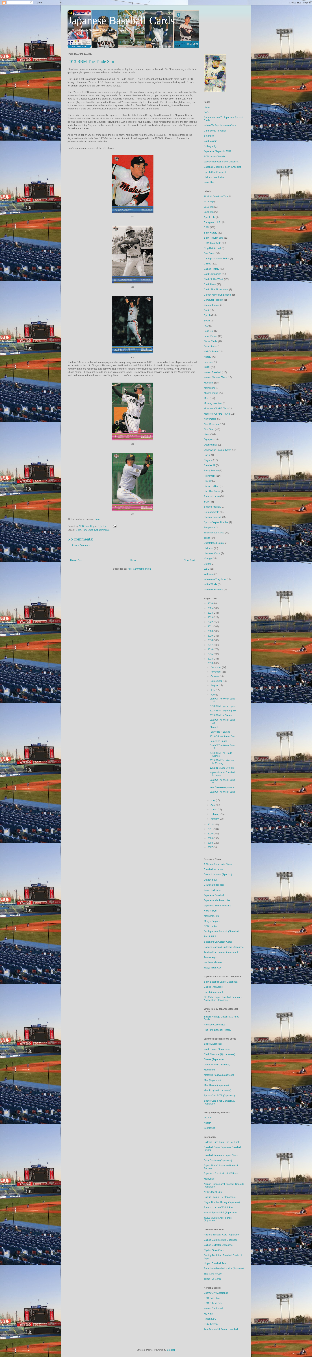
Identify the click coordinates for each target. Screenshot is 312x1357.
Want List (209, 182)
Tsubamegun (210, 957)
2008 (210, 842)
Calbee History (211, 269)
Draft (206, 310)
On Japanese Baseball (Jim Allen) (221, 931)
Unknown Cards (212, 553)
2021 (210, 626)
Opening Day (210, 444)
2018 (210, 640)
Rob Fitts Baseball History (217, 1030)
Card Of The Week (213, 279)
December (216, 667)
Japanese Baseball (214, 895)
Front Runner (210, 336)
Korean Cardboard (213, 1308)
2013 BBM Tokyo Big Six (223, 710)
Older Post (189, 560)
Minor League (211, 393)
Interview (208, 362)
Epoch (207, 315)
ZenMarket (209, 1128)
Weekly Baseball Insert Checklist (221, 161)
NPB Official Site (213, 1192)
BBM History (210, 232)
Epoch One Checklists (215, 172)
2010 (210, 833)
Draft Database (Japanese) (218, 1160)
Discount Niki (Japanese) (217, 1064)
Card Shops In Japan (215, 130)
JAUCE (208, 1117)
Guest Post (210, 346)
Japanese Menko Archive (217, 900)
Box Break (209, 253)
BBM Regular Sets (213, 237)
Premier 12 (209, 465)
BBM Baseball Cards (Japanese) (221, 981)
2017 (210, 645)
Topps (207, 538)
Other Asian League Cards (217, 450)
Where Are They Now (215, 579)
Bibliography (210, 146)
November (216, 671)
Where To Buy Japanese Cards (220, 125)
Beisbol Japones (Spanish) (218, 874)
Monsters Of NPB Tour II (217, 413)
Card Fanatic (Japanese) (216, 1049)
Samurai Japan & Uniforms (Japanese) (224, 947)
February (215, 814)
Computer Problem (213, 299)
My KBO (208, 1313)
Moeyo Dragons (212, 921)
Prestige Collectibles (214, 1024)
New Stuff (88, 530)
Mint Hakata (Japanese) (216, 1085)
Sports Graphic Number (216, 522)
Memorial (208, 382)
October (215, 676)
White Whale (210, 584)
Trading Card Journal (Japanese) (221, 952)
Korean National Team (215, 377)
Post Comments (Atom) (139, 568)
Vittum (207, 563)
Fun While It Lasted (220, 731)
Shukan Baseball (213, 517)
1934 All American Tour (216, 196)
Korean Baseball (212, 372)
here (97, 519)
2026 (210, 603)
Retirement (209, 475)
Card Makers (210, 141)
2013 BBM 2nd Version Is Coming (222, 762)
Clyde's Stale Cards (214, 1250)
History (207, 356)
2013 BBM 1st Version (221, 715)
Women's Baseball (213, 589)
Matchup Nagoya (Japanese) (219, 1075)
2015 (210, 654)
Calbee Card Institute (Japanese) (221, 1240)
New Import (210, 418)
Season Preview (212, 506)
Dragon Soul (210, 879)
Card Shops (210, 284)
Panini (207, 455)
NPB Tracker (210, 926)
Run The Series (212, 491)
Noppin (207, 1122)
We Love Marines (213, 962)
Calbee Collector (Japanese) (218, 1245)
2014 (210, 658)
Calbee (207, 263)
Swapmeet (209, 527)
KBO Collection (212, 1298)
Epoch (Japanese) (213, 992)
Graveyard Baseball (214, 884)
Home (133, 560)
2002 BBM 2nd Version (222, 767)
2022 (210, 622)
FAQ (206, 112)
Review (207, 481)
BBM (78, 530)
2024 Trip (209, 212)
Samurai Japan (212, 496)
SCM (206, 501)
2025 (210, 608)
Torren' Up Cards (212, 1278)
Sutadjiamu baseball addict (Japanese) (224, 1268)
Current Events (212, 305)
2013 (210, 663)
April (213, 805)
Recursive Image (218, 741)
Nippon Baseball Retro (215, 1263)
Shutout (214, 727)
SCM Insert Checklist (215, 156)
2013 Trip (209, 201)
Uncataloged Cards (214, 543)
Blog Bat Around (212, 248)
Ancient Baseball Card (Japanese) (221, 1234)
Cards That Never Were (216, 289)
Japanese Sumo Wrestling (217, 905)
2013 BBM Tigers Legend (223, 706)
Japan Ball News (212, 890)
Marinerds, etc (211, 916)
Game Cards (210, 341)
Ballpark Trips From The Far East (221, 1142)
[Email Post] (114, 526)
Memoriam (209, 388)
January (215, 818)
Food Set (208, 331)
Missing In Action (213, 403)
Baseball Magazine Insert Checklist (222, 167)
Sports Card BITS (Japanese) (219, 1095)
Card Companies (212, 274)
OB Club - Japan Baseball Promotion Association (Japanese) (223, 998)
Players (208, 460)
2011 (210, 829)
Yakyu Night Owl (212, 967)
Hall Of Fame (211, 351)
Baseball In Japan (213, 869)
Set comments (102, 530)
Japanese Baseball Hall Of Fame (221, 1173)
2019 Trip (209, 206)
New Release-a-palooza (222, 787)
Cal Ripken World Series (216, 258)
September (217, 681)
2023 (210, 617)
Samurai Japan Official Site (218, 1207)
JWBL (207, 367)
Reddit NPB (210, 936)
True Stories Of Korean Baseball (221, 1329)
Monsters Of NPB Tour (216, 408)
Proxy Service (211, 470)
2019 (210, 635)
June (213, 694)
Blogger (171, 1349)
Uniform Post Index (214, 177)
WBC (206, 568)
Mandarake (209, 1069)
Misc (206, 398)
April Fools (209, 217)
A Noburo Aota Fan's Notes (218, 864)
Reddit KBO (210, 1318)
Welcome (209, 574)
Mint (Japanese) (212, 1080)
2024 (210, 612)
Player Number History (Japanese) (222, 1202)
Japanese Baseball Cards (121, 20)
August (215, 685)
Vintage (208, 558)
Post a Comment (81, 545)
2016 (210, 649)
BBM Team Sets (212, 243)
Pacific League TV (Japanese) (219, 1197)
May (213, 800)
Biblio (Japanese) (213, 1043)
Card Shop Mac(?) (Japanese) (219, 1054)
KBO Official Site (213, 1303)
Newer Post (76, 560)
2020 (210, 631)
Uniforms (208, 548)
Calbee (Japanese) (213, 986)
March (214, 809)
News (207, 434)
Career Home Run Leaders (217, 294)
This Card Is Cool (213, 1273)
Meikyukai (209, 1178)
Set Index (209, 135)
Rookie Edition (211, 486)
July (213, 690)
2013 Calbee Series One (222, 736)
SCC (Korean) (211, 1324)
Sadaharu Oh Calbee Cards (218, 941)
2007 (210, 847)
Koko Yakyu (210, 910)
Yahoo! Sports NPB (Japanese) (220, 1212)
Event (207, 320)
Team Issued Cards (214, 532)
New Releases (211, 424)
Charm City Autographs (216, 1293)
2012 (210, 824)
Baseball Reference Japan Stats (221, 1155)
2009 (210, 838)
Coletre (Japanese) (214, 1059)
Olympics (209, 439)
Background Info (212, 222)
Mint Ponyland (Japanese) (217, 1090)
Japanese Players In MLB (217, 151)
